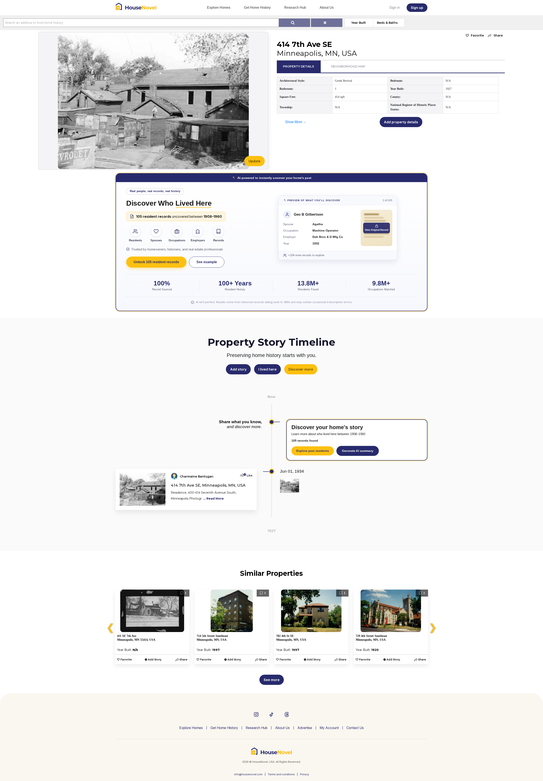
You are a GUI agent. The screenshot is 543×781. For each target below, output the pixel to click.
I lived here (267, 369)
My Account (329, 728)
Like (248, 475)
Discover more (300, 369)
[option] (152, 627)
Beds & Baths (387, 23)
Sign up (417, 8)
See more (272, 680)
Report (247, 505)
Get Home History (257, 7)
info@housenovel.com (248, 774)
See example (206, 262)
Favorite (477, 35)
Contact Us (355, 728)
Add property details (401, 122)
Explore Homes (218, 7)
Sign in (394, 7)
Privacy (304, 774)
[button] (494, 35)
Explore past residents (312, 450)
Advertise (304, 728)
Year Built (358, 23)
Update (254, 161)
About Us (327, 7)
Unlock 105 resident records (156, 262)
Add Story (154, 659)
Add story (238, 369)
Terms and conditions (281, 774)
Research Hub (295, 7)
